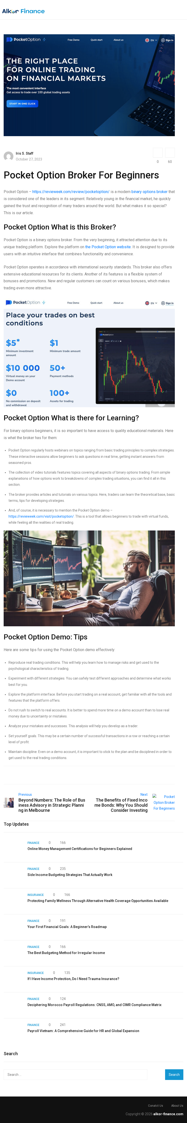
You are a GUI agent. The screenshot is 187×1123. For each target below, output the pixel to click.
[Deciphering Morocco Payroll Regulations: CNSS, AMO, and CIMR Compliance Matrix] (13, 1005)
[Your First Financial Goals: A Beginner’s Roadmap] (13, 927)
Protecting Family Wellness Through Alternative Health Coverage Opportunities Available (98, 901)
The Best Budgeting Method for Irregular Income (66, 953)
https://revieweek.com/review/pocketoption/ (71, 191)
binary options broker (149, 191)
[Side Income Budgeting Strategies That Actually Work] (13, 875)
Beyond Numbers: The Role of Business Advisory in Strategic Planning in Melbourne (52, 805)
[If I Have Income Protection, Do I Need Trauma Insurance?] (13, 979)
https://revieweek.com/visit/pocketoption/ (41, 516)
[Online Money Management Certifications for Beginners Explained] (13, 849)
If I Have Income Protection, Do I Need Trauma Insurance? (73, 979)
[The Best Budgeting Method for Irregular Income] (13, 953)
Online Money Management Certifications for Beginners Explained (80, 849)
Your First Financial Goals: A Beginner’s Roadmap (67, 927)
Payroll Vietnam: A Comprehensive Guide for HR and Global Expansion (83, 1031)
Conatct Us (155, 1105)
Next (144, 794)
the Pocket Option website (108, 247)
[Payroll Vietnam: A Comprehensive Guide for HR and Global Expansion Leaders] (13, 1031)
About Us (177, 1105)
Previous (25, 794)
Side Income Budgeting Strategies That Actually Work (70, 875)
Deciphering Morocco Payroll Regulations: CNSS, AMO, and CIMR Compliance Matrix (94, 1005)
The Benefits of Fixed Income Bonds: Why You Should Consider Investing (121, 805)
